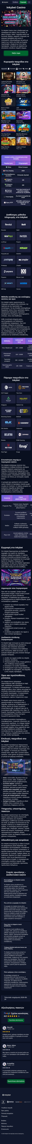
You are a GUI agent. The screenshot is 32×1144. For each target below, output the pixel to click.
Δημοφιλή (4, 68)
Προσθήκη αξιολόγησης (16, 1020)
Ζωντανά (12, 68)
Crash (20, 68)
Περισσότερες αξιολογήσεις (16, 1081)
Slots (26, 68)
